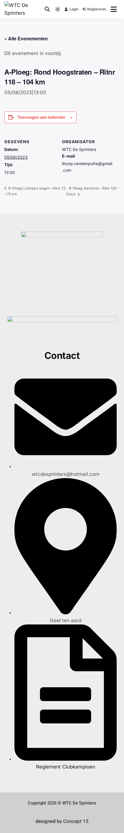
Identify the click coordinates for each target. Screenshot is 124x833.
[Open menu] (114, 9)
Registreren (96, 9)
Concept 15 (75, 821)
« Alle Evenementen (26, 38)
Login (73, 9)
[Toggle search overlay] (47, 9)
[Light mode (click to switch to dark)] (57, 9)
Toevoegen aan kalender (41, 117)
